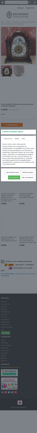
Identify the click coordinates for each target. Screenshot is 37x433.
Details (17, 138)
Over (23, 138)
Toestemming (8, 138)
